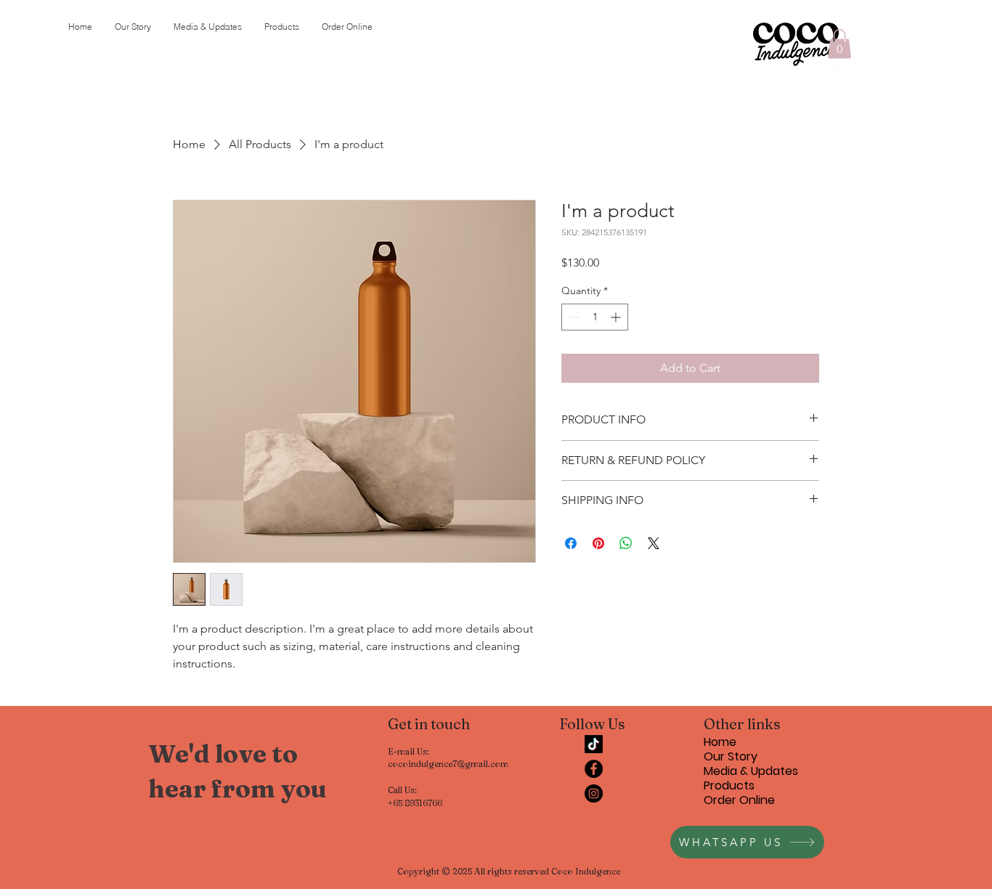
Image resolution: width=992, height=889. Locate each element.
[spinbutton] (595, 317)
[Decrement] (573, 317)
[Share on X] (653, 543)
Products (729, 786)
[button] (839, 44)
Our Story (730, 757)
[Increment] (617, 317)
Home (720, 742)
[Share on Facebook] (571, 543)
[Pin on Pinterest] (598, 543)
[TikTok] (594, 744)
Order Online (739, 800)
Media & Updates (751, 771)
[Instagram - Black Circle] (594, 793)
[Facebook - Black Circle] (594, 769)
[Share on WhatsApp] (626, 543)
